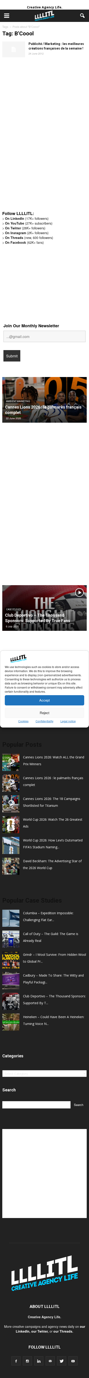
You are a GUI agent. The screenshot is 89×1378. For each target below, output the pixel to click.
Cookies (23, 721)
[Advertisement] (36, 136)
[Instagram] (27, 1360)
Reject (44, 712)
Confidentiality (44, 721)
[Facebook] (16, 1360)
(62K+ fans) (24, 242)
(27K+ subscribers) (28, 223)
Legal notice (68, 721)
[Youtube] (73, 1360)
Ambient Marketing (18, 401)
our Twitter (39, 1331)
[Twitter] (61, 1360)
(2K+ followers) (27, 233)
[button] (82, 16)
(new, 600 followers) (29, 237)
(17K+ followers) (27, 218)
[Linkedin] (38, 1360)
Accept (44, 700)
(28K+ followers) (25, 228)
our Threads (62, 1331)
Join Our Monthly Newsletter (31, 326)
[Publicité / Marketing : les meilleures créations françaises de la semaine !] (13, 49)
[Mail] (50, 1360)
